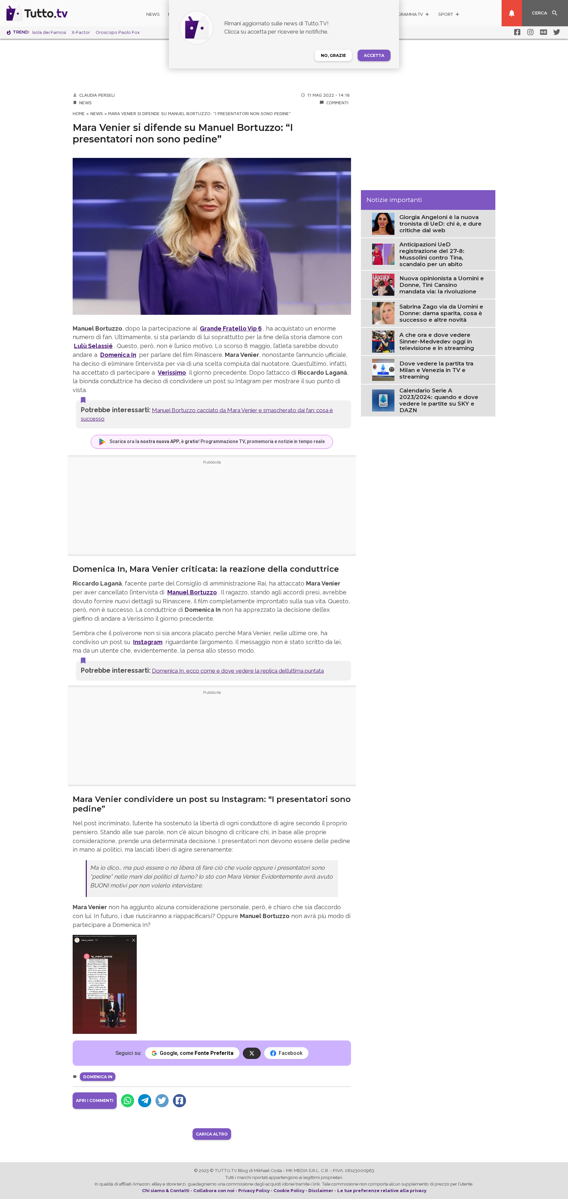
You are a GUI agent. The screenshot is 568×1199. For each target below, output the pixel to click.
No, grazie (333, 55)
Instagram (147, 641)
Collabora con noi (213, 1190)
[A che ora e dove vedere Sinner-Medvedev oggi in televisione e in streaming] (383, 341)
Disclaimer (320, 1190)
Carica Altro (212, 1134)
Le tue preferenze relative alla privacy (381, 1190)
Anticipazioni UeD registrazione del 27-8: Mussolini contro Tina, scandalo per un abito (431, 254)
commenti (337, 102)
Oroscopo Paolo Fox (118, 32)
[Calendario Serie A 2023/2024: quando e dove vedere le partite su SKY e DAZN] (383, 400)
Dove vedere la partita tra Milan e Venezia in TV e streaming (436, 370)
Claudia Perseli (97, 95)
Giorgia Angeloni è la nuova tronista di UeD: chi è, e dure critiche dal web (440, 224)
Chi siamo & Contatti (165, 1190)
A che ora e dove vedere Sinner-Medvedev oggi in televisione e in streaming (436, 341)
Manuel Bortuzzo (192, 592)
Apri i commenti (94, 1100)
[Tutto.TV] (55, 13)
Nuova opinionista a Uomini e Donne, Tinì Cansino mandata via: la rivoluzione (441, 285)
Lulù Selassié (93, 345)
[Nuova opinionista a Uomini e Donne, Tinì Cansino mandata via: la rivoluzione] (383, 284)
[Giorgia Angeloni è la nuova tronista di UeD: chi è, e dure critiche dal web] (383, 223)
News (153, 14)
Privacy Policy (254, 1190)
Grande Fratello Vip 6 (231, 328)
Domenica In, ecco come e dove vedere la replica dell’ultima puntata (238, 670)
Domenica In (118, 354)
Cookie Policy (288, 1190)
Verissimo (172, 372)
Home (79, 113)
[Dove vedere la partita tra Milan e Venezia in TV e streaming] (383, 369)
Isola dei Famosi (49, 32)
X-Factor (81, 32)
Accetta (374, 55)
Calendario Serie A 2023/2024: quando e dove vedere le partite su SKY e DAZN (438, 400)
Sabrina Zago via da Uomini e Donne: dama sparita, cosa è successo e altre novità (441, 313)
